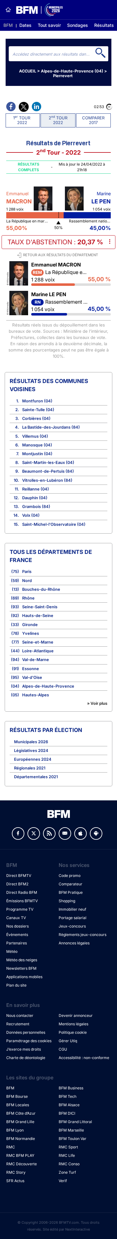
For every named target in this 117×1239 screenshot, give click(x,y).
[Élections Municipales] (37, 10)
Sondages (77, 25)
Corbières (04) (36, 418)
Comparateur (70, 884)
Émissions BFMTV (22, 900)
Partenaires (16, 943)
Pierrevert (63, 75)
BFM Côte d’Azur (21, 1113)
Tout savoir (49, 25)
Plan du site (16, 985)
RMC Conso (69, 1164)
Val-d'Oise (32, 677)
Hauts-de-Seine (37, 615)
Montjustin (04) (37, 453)
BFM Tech (67, 1096)
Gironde (30, 624)
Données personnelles (25, 1032)
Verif (63, 1180)
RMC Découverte (21, 1164)
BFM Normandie (20, 1138)
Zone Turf (67, 1172)
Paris (27, 571)
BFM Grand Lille (20, 1121)
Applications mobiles (24, 976)
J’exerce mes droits (23, 1049)
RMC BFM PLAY (20, 1155)
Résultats (104, 25)
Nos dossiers (17, 926)
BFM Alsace (69, 1104)
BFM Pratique (71, 892)
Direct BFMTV (18, 875)
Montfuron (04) (37, 401)
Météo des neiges (21, 960)
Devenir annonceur (76, 1015)
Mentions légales (73, 1024)
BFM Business (71, 1088)
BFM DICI (67, 1113)
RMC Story (16, 1172)
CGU (63, 1049)
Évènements (17, 934)
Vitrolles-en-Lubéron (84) (47, 480)
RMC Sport (68, 1147)
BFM (8, 25)
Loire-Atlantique (38, 651)
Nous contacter (19, 1015)
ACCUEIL (27, 71)
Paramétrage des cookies (28, 1040)
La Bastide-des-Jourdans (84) (51, 427)
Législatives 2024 (31, 750)
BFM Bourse (17, 1096)
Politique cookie (73, 1032)
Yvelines (30, 633)
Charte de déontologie (25, 1057)
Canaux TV (16, 917)
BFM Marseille (71, 1130)
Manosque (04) (37, 445)
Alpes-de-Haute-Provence (48, 686)
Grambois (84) (36, 506)
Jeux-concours (72, 926)
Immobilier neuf (72, 909)
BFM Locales (17, 1104)
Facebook (18, 833)
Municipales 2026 (31, 741)
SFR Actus (15, 1180)
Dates (25, 25)
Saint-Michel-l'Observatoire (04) (53, 524)
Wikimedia (7, 277)
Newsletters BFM (21, 968)
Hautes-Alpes (35, 695)
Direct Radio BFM (21, 892)
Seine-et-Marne (37, 642)
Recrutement (17, 1024)
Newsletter (65, 833)
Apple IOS (80, 833)
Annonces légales (74, 943)
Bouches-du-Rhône (41, 589)
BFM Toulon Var (72, 1138)
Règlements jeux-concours (82, 934)
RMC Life (67, 1155)
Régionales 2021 (29, 768)
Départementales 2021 (36, 776)
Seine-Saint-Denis (39, 607)
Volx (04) (31, 515)
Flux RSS (49, 833)
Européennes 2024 (32, 759)
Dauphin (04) (34, 497)
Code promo (69, 875)
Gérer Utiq (68, 1040)
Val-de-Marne (35, 659)
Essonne (30, 668)
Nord (27, 580)
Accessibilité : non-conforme (84, 1057)
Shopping (67, 900)
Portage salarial (72, 917)
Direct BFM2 (17, 884)
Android (96, 833)
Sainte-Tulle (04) (38, 409)
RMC (10, 1147)
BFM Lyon (15, 1130)
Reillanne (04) (35, 489)
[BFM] (8, 9)
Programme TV (19, 909)
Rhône (28, 598)
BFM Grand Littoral (75, 1121)
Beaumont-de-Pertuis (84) (48, 471)
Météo (11, 951)
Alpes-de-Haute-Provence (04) (72, 71)
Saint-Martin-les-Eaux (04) (48, 462)
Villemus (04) (35, 436)
